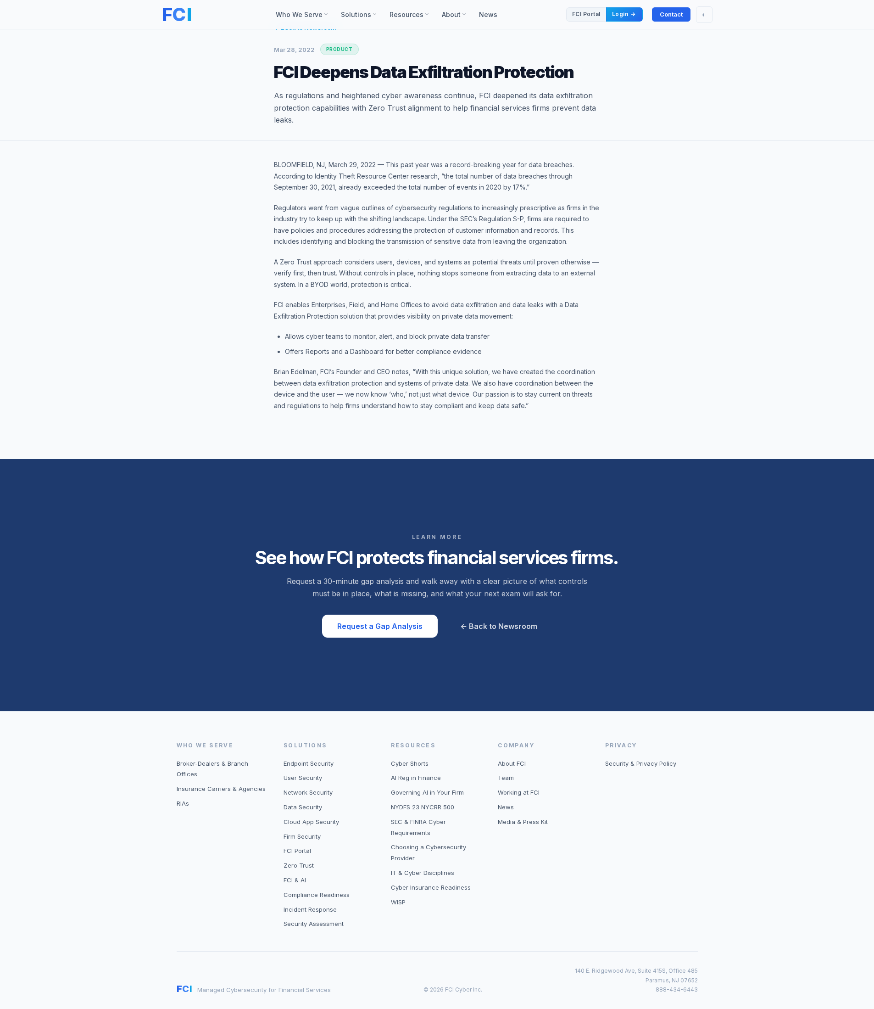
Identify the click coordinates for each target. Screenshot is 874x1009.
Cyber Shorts (410, 763)
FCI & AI (295, 880)
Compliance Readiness (317, 894)
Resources (412, 16)
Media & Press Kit (523, 821)
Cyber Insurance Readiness (431, 887)
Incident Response (310, 909)
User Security (303, 777)
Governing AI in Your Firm (427, 792)
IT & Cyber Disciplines (422, 872)
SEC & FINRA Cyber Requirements (418, 827)
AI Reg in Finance (416, 777)
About (457, 16)
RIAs (183, 803)
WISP (398, 902)
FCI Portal (297, 850)
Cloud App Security (311, 821)
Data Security (303, 807)
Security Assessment (314, 923)
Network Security (308, 792)
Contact (671, 14)
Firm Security (302, 836)
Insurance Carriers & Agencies (221, 788)
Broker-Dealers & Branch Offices (212, 769)
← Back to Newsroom (498, 626)
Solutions (358, 16)
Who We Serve (305, 16)
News (488, 14)
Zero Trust (299, 865)
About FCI (512, 763)
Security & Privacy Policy (640, 763)
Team (506, 777)
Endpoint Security (309, 763)
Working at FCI (519, 792)
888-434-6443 (677, 989)
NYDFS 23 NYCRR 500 (422, 807)
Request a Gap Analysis (380, 626)
